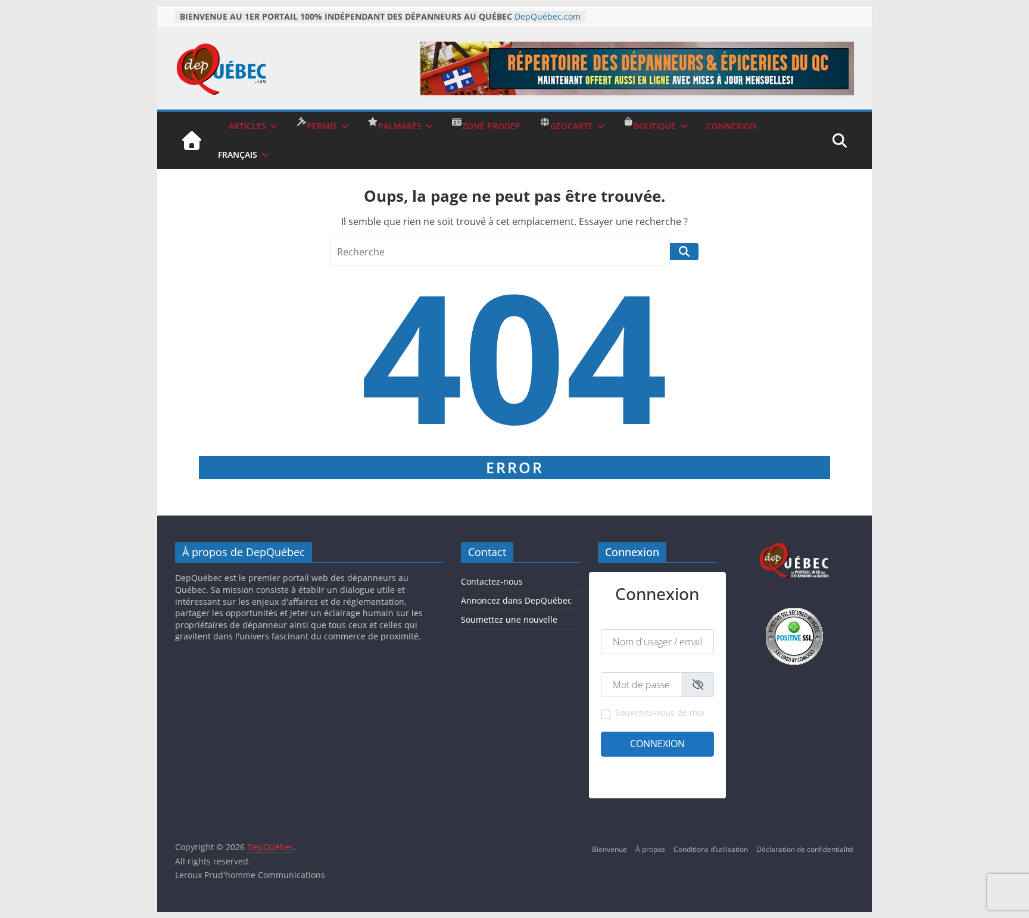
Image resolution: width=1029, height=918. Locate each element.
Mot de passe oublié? (679, 781)
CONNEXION (731, 126)
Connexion (657, 743)
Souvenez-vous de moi (659, 712)
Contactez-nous (492, 581)
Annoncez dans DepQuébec (516, 600)
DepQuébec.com (547, 16)
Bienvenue (609, 849)
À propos (650, 849)
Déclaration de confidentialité (805, 849)
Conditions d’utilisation (710, 849)
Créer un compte (629, 766)
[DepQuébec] (191, 140)
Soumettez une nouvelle (509, 619)
